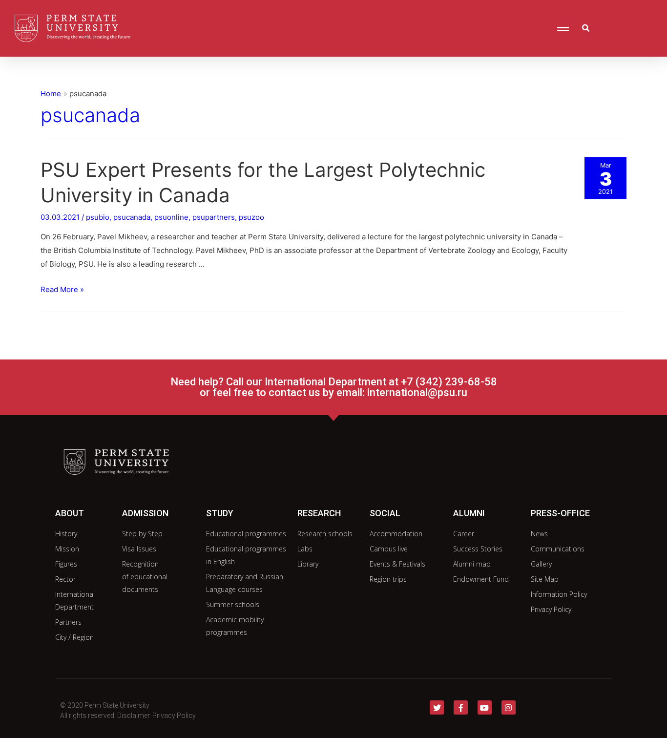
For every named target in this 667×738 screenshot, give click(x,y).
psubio (97, 217)
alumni (469, 513)
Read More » (62, 289)
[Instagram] (508, 707)
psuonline (171, 217)
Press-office (560, 513)
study (219, 513)
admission (145, 513)
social (385, 513)
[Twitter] (437, 707)
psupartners (213, 217)
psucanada (131, 217)
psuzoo (251, 217)
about (69, 513)
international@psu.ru (417, 392)
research (319, 513)
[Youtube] (485, 707)
